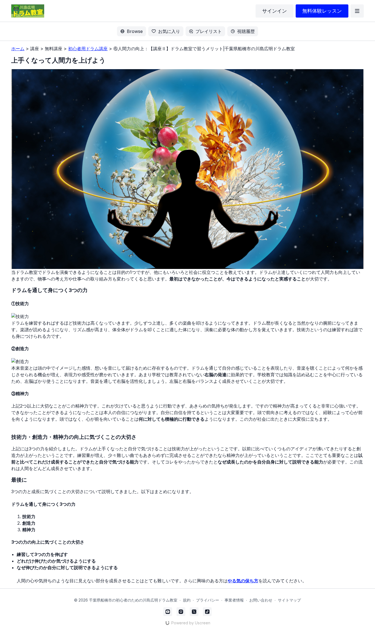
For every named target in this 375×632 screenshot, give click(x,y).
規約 (187, 600)
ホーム (17, 48)
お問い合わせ (260, 600)
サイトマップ (289, 600)
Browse (135, 31)
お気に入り (169, 31)
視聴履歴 (246, 31)
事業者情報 (234, 600)
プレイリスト (208, 31)
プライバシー (207, 600)
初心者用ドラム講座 (88, 48)
